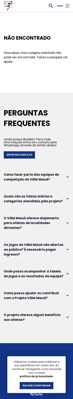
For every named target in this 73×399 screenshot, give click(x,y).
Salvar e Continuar (36, 385)
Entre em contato (19, 155)
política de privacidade (36, 376)
